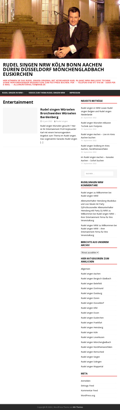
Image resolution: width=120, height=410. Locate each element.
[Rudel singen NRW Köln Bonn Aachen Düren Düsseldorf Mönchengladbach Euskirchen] (60, 57)
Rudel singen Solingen (91, 361)
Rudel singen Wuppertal (92, 366)
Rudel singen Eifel (89, 308)
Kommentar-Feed (89, 390)
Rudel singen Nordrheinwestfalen (96, 347)
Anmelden (85, 380)
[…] (41, 142)
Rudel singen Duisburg (91, 293)
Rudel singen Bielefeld (91, 283)
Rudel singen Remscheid (92, 351)
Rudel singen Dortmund (92, 288)
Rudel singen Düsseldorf (92, 303)
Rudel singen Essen (90, 312)
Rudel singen (62, 121)
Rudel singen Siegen (90, 356)
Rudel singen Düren (90, 298)
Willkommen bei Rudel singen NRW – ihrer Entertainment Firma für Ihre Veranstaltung (98, 217)
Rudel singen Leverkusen (92, 337)
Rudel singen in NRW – (13, 92)
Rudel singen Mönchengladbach (96, 342)
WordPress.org (88, 395)
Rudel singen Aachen (91, 273)
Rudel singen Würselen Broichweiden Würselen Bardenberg (58, 113)
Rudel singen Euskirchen (92, 317)
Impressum (75, 92)
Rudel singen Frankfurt (91, 322)
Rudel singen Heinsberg (92, 327)
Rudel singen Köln (89, 332)
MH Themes (78, 407)
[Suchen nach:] (99, 173)
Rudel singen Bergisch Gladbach (96, 278)
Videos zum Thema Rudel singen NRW (47, 92)
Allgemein (85, 268)
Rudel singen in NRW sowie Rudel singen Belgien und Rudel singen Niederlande (97, 111)
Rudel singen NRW (89, 225)
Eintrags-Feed (87, 385)
